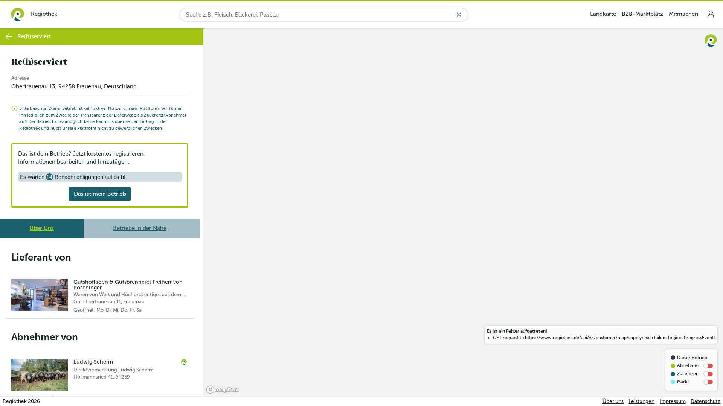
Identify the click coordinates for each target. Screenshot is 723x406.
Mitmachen (683, 14)
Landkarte (603, 14)
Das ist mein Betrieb (100, 194)
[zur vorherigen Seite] (9, 36)
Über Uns (41, 228)
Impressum (673, 401)
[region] (463, 212)
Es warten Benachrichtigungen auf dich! (72, 177)
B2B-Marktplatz (642, 14)
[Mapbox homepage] (222, 389)
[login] (710, 14)
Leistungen (641, 401)
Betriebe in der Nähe (139, 228)
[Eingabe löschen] (459, 14)
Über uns (613, 401)
